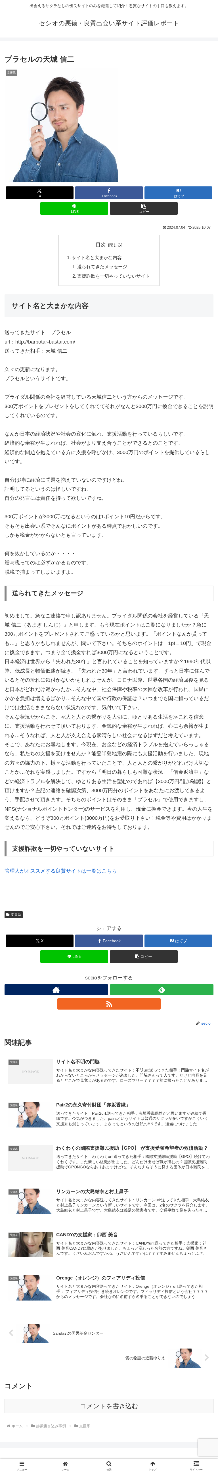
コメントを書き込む (109, 1406)
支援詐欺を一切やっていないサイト (113, 275)
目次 (101, 244)
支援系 (16, 915)
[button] (144, 208)
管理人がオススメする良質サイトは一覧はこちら (61, 871)
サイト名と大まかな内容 (97, 257)
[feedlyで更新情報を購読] (161, 989)
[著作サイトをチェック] (56, 989)
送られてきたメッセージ (102, 266)
